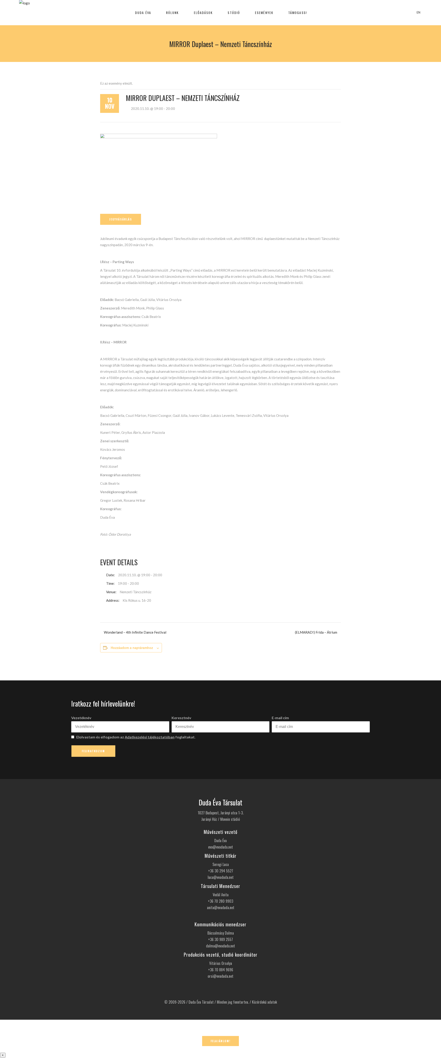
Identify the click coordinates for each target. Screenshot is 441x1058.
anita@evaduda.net (220, 907)
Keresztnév (181, 718)
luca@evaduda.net (221, 877)
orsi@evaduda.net (220, 976)
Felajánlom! (221, 1041)
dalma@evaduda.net (220, 946)
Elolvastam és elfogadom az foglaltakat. (135, 737)
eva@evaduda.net (220, 847)
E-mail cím (280, 718)
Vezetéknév (81, 718)
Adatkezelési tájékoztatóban (150, 737)
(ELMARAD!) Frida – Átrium (316, 632)
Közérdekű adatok (264, 1002)
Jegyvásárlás (120, 219)
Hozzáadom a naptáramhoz (132, 647)
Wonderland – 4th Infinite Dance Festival (135, 632)
